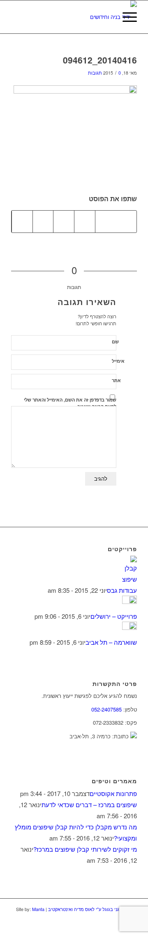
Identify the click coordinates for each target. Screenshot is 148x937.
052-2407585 (106, 709)
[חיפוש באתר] (106, 16)
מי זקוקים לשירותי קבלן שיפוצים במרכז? (85, 849)
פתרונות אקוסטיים (113, 793)
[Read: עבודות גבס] (129, 579)
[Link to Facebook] (118, 927)
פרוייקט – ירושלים (113, 616)
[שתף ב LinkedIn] (43, 221)
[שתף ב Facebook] (126, 221)
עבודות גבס (122, 590)
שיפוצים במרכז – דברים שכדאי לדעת (89, 804)
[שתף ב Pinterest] (63, 221)
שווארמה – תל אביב (111, 642)
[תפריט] (125, 16)
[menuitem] (106, 16)
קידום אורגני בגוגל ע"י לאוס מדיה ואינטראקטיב (92, 909)
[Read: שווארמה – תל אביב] (129, 627)
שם (115, 341)
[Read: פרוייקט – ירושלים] (129, 601)
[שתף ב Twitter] (105, 221)
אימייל (118, 361)
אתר (116, 380)
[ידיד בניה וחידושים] (86, 16)
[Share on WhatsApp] (84, 221)
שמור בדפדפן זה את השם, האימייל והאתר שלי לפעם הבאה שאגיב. (70, 403)
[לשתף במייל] (22, 221)
